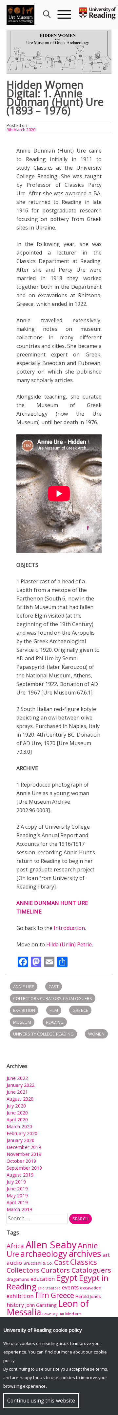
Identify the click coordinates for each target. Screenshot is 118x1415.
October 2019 (21, 1161)
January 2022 (20, 1085)
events (70, 1287)
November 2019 (24, 1154)
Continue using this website (41, 1400)
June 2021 (17, 1092)
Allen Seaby (51, 1244)
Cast (54, 986)
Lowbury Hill (53, 1314)
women (96, 1034)
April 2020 (17, 1119)
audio (14, 1262)
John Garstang (41, 1305)
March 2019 (19, 1209)
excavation (90, 1288)
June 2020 (17, 1113)
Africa (15, 1246)
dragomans (18, 1279)
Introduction (69, 928)
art (106, 1254)
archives (85, 1253)
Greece (80, 1010)
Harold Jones (88, 1296)
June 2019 (17, 1188)
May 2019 (17, 1195)
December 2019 (24, 1147)
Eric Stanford (49, 1288)
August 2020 (20, 1099)
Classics (83, 1262)
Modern (73, 1314)
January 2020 (20, 1140)
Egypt (67, 1277)
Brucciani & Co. (38, 1263)
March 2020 (19, 1126)
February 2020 (22, 1133)
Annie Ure (23, 986)
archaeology (43, 1253)
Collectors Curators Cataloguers (52, 998)
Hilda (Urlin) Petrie (69, 944)
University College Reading (43, 1034)
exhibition (24, 1010)
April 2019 (17, 1202)
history (15, 1304)
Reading (55, 1022)
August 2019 (20, 1175)
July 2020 (16, 1106)
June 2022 (17, 1078)
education (42, 1278)
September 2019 (24, 1168)
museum (22, 1022)
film (53, 1010)
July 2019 (16, 1182)
